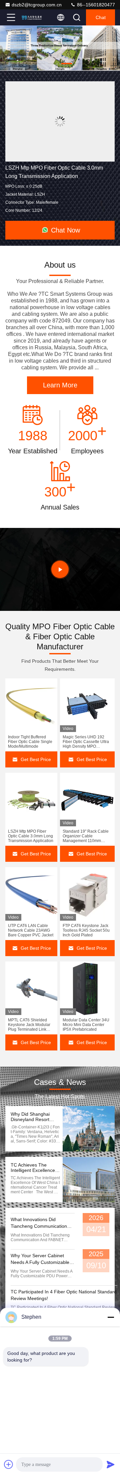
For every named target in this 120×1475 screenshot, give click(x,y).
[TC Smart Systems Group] (33, 17)
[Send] (110, 1464)
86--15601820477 (95, 4)
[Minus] (111, 1317)
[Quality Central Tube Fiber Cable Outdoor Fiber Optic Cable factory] (60, 121)
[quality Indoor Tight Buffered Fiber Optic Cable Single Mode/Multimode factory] (31, 705)
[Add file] (8, 1464)
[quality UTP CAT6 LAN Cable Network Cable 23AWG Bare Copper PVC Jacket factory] (31, 894)
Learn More (60, 385)
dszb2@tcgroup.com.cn (37, 4)
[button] (40, 63)
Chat (101, 17)
